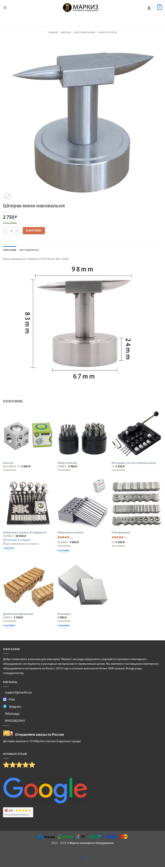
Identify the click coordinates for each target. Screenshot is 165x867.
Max (12, 699)
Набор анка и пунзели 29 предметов (24, 532)
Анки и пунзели (107, 32)
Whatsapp (12, 713)
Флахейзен (64, 613)
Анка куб (8, 462)
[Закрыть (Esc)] (33, 851)
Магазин (66, 32)
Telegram (15, 706)
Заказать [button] (8, 548)
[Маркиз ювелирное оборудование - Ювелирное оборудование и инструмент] (81, 7)
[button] (5, 7)
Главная (53, 32)
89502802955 (15, 720)
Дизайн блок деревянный (18, 613)
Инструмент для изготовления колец (134, 462)
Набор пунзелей (67, 462)
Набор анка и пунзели (70, 532)
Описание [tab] (9, 250)
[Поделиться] (23, 851)
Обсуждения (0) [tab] (29, 250)
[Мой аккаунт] (149, 7)
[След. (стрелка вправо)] (13, 864)
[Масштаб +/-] (3, 851)
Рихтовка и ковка (84, 32)
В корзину (34, 230)
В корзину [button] (64, 550)
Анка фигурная (121, 532)
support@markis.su (18, 692)
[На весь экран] (13, 851)
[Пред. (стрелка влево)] (3, 864)
